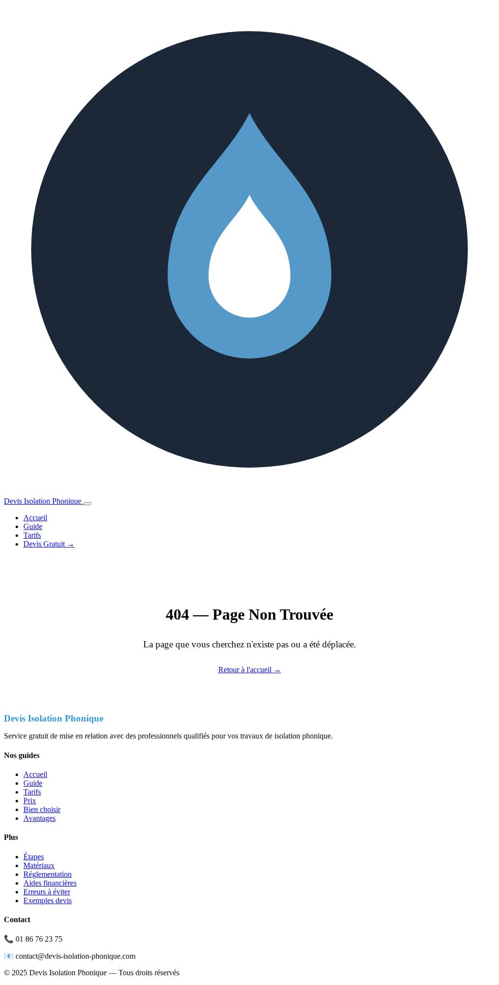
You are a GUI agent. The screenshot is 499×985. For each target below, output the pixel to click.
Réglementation (47, 874)
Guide (32, 526)
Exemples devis (47, 900)
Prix (29, 800)
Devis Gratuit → (49, 544)
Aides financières (50, 883)
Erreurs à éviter (46, 892)
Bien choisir (41, 809)
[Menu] (87, 503)
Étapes (33, 856)
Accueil (35, 517)
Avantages (39, 818)
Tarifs (32, 535)
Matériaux (39, 865)
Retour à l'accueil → (249, 669)
